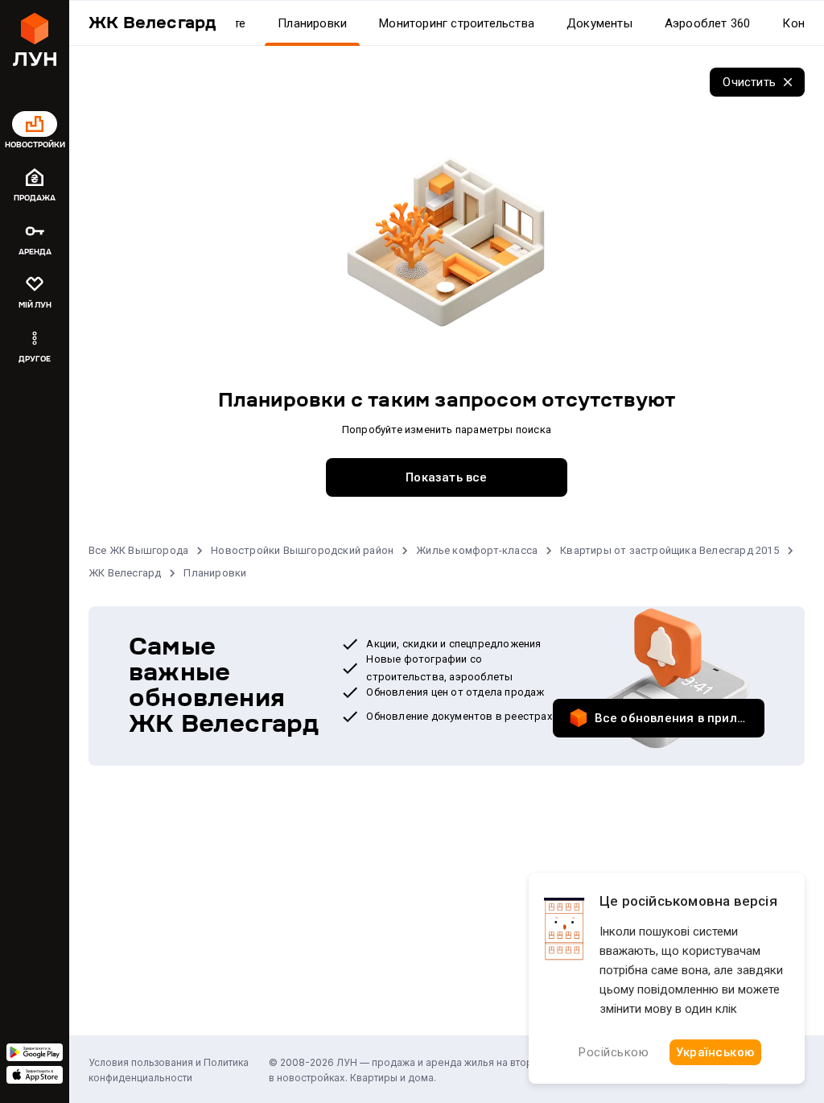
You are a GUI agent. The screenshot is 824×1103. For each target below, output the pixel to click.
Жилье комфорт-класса (477, 550)
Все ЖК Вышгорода (138, 550)
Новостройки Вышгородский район (302, 550)
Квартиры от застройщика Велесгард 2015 (669, 550)
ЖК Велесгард (125, 573)
